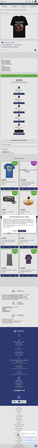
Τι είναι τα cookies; (7, 227)
